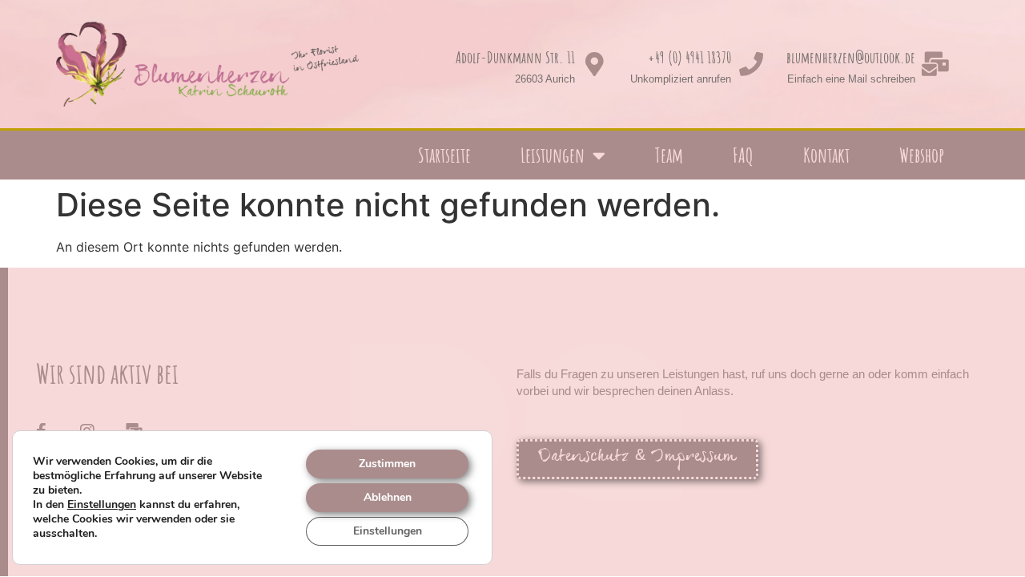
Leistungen (553, 155)
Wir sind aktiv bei (107, 373)
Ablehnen (388, 497)
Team (669, 155)
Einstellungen (101, 505)
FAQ (743, 155)
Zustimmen (387, 463)
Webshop (921, 155)
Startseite (444, 155)
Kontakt (826, 155)
